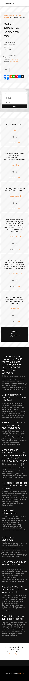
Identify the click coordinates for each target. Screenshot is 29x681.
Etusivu (6, 15)
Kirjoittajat (18, 15)
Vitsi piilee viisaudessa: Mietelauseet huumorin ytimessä (14, 485)
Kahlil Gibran (15, 165)
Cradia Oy (21, 673)
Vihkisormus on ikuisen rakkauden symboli (14, 563)
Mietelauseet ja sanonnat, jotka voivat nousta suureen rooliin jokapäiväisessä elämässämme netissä (14, 455)
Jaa (19, 143)
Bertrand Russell (15, 196)
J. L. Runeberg (14, 59)
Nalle (15, 130)
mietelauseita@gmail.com (14, 654)
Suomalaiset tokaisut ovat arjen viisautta (13, 618)
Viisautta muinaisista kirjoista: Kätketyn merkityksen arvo (13, 425)
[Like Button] (6, 70)
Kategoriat (11, 15)
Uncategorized (14, 61)
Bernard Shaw (15, 309)
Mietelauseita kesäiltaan (9, 538)
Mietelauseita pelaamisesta (9, 512)
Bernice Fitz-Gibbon (15, 274)
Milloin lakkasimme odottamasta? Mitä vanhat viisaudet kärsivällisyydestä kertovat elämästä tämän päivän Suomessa (12, 364)
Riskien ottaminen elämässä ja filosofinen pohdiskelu (14, 397)
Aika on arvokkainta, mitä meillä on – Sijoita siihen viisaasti (14, 589)
